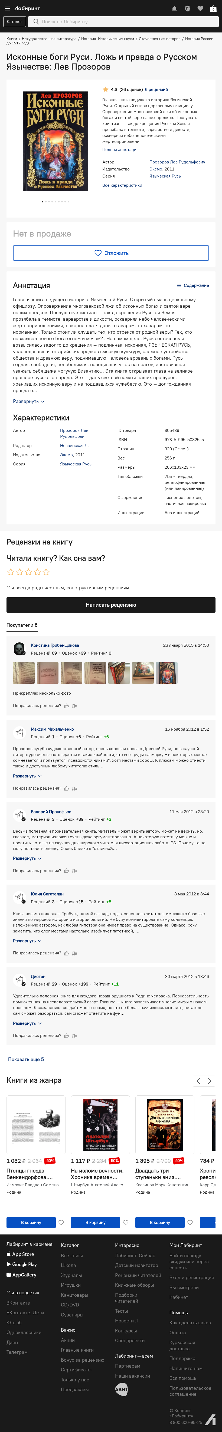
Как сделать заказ (190, 1323)
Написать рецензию (111, 605)
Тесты (121, 1311)
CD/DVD (70, 1305)
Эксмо (155, 169)
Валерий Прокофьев (51, 811)
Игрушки (71, 1285)
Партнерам (127, 1366)
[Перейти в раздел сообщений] (174, 8)
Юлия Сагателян (47, 893)
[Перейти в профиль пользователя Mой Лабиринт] (187, 8)
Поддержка (182, 1358)
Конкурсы (126, 1331)
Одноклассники (23, 1332)
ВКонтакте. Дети (25, 1313)
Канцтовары (74, 1295)
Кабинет (178, 1297)
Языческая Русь (165, 176)
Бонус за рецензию (82, 1360)
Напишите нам (186, 1368)
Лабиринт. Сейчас (135, 1256)
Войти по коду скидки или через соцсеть (189, 1262)
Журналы (71, 1275)
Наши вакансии (132, 1376)
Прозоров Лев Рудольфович (177, 162)
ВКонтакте (18, 1303)
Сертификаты (76, 1370)
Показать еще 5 (26, 1059)
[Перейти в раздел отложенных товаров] (200, 8)
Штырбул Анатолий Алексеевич (100, 1185)
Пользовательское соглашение (190, 1391)
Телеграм (17, 1352)
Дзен (12, 1342)
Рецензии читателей (138, 1275)
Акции (68, 1340)
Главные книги (77, 1350)
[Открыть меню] (7, 8)
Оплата (177, 1333)
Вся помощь (182, 1378)
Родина (13, 1192)
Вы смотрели (184, 1287)
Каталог (14, 21)
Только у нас (75, 1380)
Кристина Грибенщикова (55, 645)
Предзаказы (75, 1389)
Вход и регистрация (191, 1277)
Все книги (72, 1256)
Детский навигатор (136, 1265)
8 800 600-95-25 (185, 1422)
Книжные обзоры (134, 1285)
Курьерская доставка (182, 1345)
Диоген (38, 976)
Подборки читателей (126, 1298)
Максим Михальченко (52, 729)
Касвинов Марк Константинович (164, 1185)
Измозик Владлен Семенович (35, 1185)
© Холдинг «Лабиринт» (181, 1413)
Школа (68, 1265)
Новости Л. (127, 1321)
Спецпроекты (130, 1341)
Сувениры (72, 1315)
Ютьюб (14, 1323)
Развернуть (24, 776)
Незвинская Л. (74, 445)
